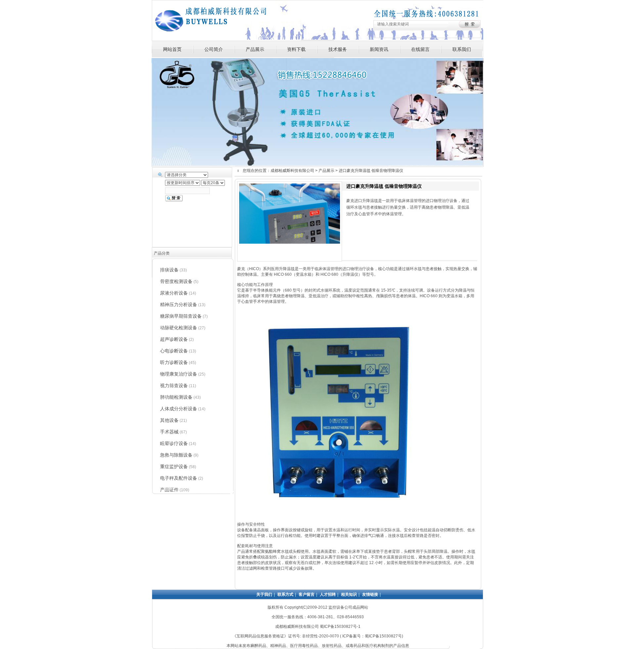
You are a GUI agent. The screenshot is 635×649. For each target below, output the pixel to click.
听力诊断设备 (174, 362)
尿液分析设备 (174, 293)
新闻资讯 (379, 49)
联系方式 (285, 594)
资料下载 (296, 49)
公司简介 (213, 49)
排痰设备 (169, 269)
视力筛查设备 (174, 385)
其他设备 (169, 420)
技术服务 (337, 49)
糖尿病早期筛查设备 (181, 316)
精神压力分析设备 (178, 304)
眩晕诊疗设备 (174, 443)
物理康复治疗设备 (178, 374)
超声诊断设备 (174, 339)
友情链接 (370, 594)
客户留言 (307, 594)
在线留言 (420, 49)
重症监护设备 (174, 466)
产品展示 (255, 49)
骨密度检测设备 (176, 281)
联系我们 (461, 49)
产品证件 (169, 489)
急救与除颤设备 (176, 455)
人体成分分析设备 (178, 408)
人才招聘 (328, 594)
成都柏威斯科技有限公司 (292, 170)
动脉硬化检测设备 (178, 327)
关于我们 (264, 594)
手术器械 (169, 431)
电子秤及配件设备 (178, 478)
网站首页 (172, 49)
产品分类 (162, 253)
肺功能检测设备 (176, 397)
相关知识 (349, 594)
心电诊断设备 (174, 350)
